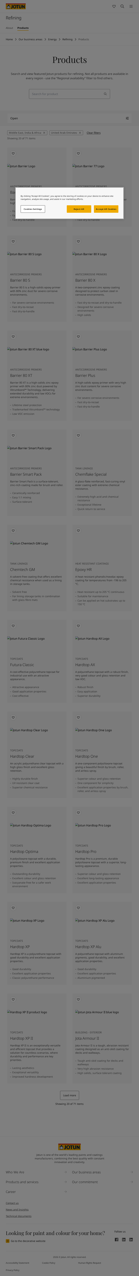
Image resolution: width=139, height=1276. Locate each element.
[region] (69, 203)
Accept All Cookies (106, 209)
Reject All (79, 209)
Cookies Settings (33, 209)
